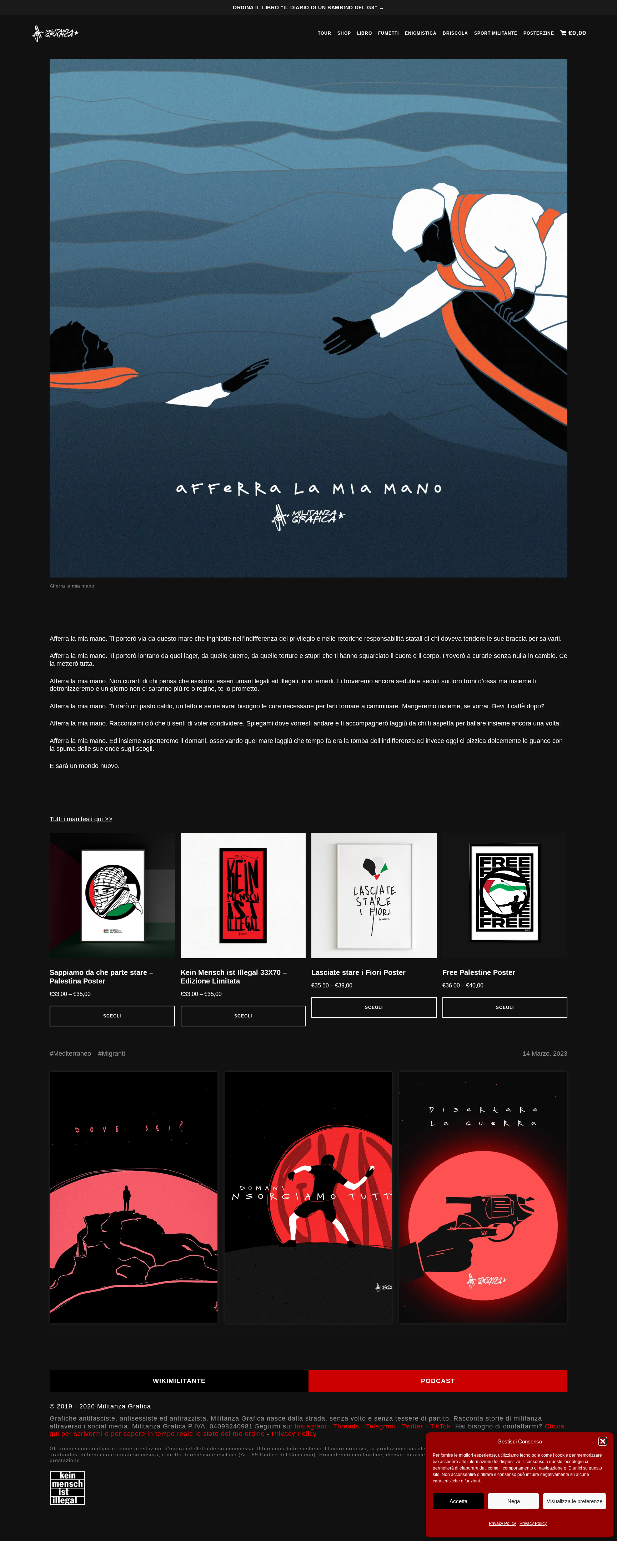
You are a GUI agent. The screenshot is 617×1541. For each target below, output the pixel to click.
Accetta (458, 1501)
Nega (513, 1501)
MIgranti (113, 1053)
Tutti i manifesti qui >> (81, 819)
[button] (602, 1441)
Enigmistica (421, 33)
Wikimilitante (179, 1380)
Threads (346, 1426)
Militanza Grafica (124, 1406)
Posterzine (538, 33)
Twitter (412, 1426)
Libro (364, 33)
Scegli (112, 1016)
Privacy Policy (502, 1523)
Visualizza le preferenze (574, 1501)
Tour (324, 33)
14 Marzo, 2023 (545, 1053)
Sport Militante (495, 33)
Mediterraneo (72, 1053)
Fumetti (388, 33)
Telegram (380, 1426)
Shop (344, 33)
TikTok (440, 1426)
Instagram (310, 1426)
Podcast (438, 1380)
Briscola (455, 33)
